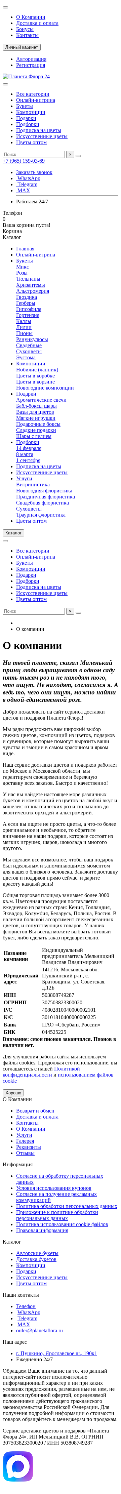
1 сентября (28, 460)
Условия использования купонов (53, 1188)
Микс (22, 267)
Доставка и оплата (37, 23)
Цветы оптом (31, 142)
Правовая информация (42, 1230)
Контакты (27, 35)
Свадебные (29, 345)
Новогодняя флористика (44, 490)
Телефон (26, 1306)
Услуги (24, 478)
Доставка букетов (36, 1259)
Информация (18, 1164)
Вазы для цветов (35, 412)
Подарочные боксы (38, 424)
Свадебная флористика (42, 503)
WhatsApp (28, 178)
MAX (23, 190)
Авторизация (31, 59)
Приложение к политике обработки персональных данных (57, 1215)
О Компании (30, 17)
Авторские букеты (37, 1253)
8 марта (24, 454)
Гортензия (27, 315)
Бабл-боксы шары (36, 406)
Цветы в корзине (35, 382)
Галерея (25, 1141)
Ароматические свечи (41, 400)
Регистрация (30, 65)
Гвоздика (26, 297)
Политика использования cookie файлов (62, 1224)
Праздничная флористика (45, 496)
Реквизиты (28, 1147)
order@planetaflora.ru (39, 1330)
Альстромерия (32, 291)
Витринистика (33, 484)
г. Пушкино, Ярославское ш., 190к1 (56, 1353)
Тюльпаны (28, 279)
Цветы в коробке (35, 375)
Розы (22, 273)
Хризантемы (30, 285)
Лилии (24, 327)
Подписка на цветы (38, 130)
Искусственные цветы (42, 136)
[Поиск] (78, 156)
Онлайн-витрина (35, 100)
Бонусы (25, 29)
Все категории (32, 94)
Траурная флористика (41, 515)
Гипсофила (28, 309)
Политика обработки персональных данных (66, 1206)
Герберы (25, 303)
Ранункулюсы (32, 339)
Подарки (26, 118)
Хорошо (13, 1092)
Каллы (23, 321)
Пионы (24, 333)
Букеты (24, 106)
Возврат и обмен (35, 1111)
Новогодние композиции (45, 388)
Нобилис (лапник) (37, 369)
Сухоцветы (29, 351)
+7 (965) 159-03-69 (24, 161)
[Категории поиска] (5, 84)
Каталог (12, 1242)
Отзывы (25, 1153)
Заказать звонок (34, 172)
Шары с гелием (33, 436)
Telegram (26, 184)
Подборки (27, 124)
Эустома (26, 357)
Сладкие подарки (36, 430)
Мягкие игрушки (35, 418)
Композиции (30, 112)
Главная (25, 248)
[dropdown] (5, 7)
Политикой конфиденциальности (41, 1072)
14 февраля (28, 448)
